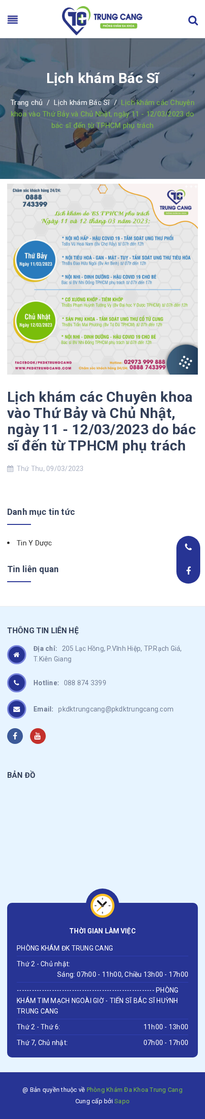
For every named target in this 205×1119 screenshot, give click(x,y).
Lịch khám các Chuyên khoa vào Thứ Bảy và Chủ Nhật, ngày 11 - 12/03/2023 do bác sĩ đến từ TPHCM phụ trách (101, 421)
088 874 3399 (69, 683)
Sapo (122, 1101)
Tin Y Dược (34, 543)
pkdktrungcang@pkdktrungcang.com (103, 709)
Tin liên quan (33, 569)
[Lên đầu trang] (181, 1050)
